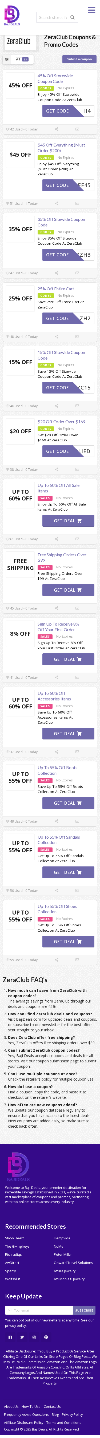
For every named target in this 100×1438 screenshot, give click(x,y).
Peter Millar (63, 1254)
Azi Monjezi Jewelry (69, 1279)
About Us (11, 1406)
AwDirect (12, 1262)
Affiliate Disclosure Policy (23, 1422)
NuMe (58, 1246)
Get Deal (65, 521)
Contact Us (52, 1406)
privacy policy (15, 1325)
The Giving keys (17, 1246)
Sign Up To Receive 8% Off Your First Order (58, 626)
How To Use (31, 1406)
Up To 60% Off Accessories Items (54, 696)
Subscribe (84, 1310)
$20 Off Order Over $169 (61, 421)
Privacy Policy (72, 1414)
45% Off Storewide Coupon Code (55, 78)
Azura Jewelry (64, 1271)
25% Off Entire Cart (56, 288)
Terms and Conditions (63, 1422)
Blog (55, 1414)
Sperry (10, 1271)
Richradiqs (13, 1254)
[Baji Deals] (12, 14)
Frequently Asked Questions (26, 1414)
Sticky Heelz (14, 1238)
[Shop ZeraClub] (21, 40)
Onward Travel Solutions (73, 1262)
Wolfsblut (12, 1279)
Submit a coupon (79, 59)
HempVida (62, 1238)
